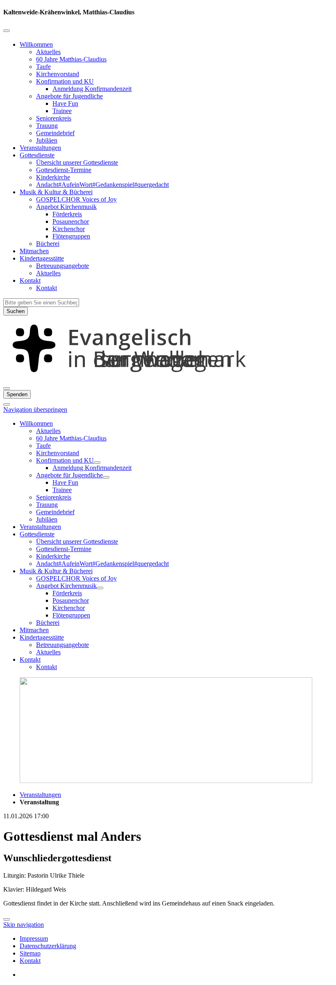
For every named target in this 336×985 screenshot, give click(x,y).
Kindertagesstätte (42, 258)
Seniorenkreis (53, 118)
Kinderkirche (53, 177)
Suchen (16, 311)
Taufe (43, 66)
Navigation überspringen (35, 409)
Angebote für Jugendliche (69, 96)
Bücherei (47, 243)
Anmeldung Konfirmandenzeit (92, 88)
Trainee (62, 110)
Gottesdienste (37, 155)
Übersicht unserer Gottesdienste (77, 162)
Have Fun (65, 103)
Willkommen (36, 44)
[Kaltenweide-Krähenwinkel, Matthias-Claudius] (168, 378)
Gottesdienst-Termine (63, 169)
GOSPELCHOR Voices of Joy (76, 199)
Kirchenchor (68, 228)
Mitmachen (34, 250)
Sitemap (30, 953)
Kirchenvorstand (57, 73)
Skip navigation (23, 924)
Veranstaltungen (40, 147)
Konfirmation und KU (65, 81)
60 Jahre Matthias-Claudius (71, 59)
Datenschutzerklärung (48, 945)
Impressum (34, 938)
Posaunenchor (70, 221)
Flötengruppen (71, 236)
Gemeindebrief (55, 132)
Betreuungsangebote (62, 265)
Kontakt (30, 280)
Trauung (47, 125)
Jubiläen (46, 140)
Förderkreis (67, 214)
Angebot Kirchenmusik (66, 206)
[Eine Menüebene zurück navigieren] (6, 31)
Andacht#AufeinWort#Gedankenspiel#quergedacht (102, 184)
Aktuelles (48, 51)
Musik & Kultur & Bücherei (56, 191)
